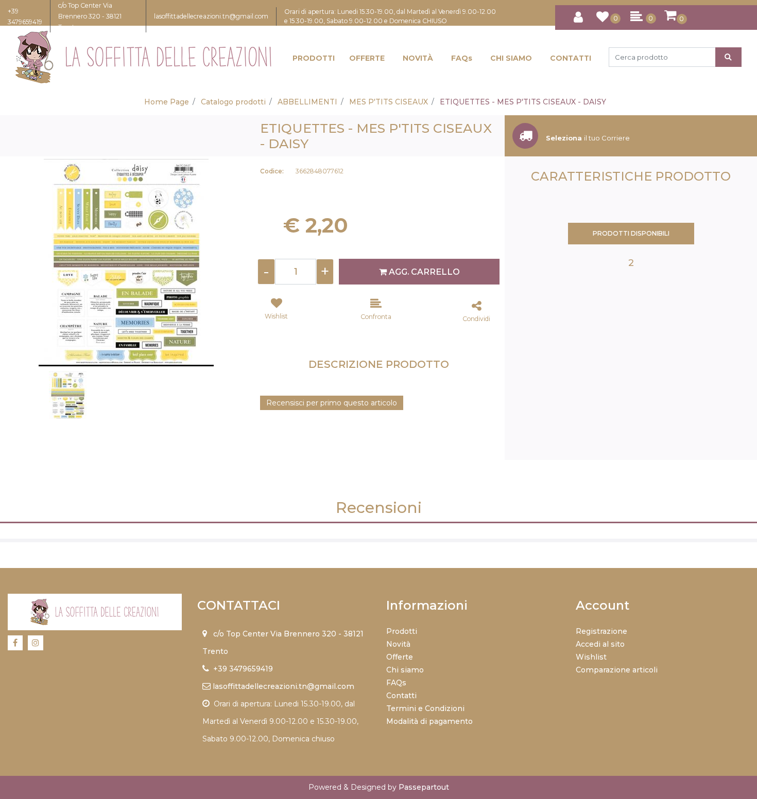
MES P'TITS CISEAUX (388, 101)
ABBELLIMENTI (307, 101)
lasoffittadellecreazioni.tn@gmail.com (211, 16)
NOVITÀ (418, 58)
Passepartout (424, 787)
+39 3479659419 (243, 668)
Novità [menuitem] (398, 644)
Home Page (166, 101)
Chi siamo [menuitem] (405, 669)
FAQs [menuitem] (396, 682)
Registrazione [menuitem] (601, 631)
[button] (728, 57)
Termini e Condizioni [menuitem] (425, 708)
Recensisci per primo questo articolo (331, 402)
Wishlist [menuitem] (591, 657)
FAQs (461, 58)
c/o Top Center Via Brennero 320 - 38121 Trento (90, 16)
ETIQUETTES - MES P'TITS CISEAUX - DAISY (523, 101)
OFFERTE (367, 58)
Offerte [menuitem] (399, 657)
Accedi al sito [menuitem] (600, 644)
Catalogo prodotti (233, 101)
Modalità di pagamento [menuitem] (429, 721)
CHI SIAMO (511, 58)
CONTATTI (570, 58)
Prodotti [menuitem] (401, 631)
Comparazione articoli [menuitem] (617, 669)
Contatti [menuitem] (401, 695)
